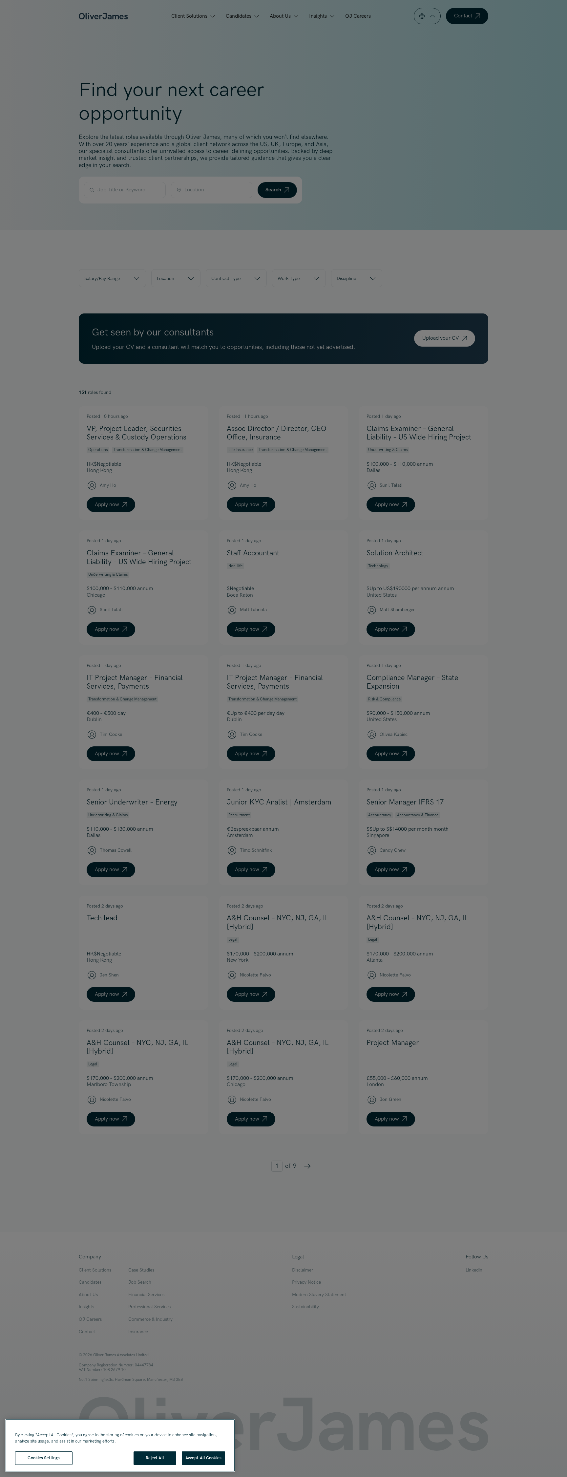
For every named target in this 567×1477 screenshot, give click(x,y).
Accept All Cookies (203, 1458)
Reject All (155, 1458)
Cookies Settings (44, 1458)
